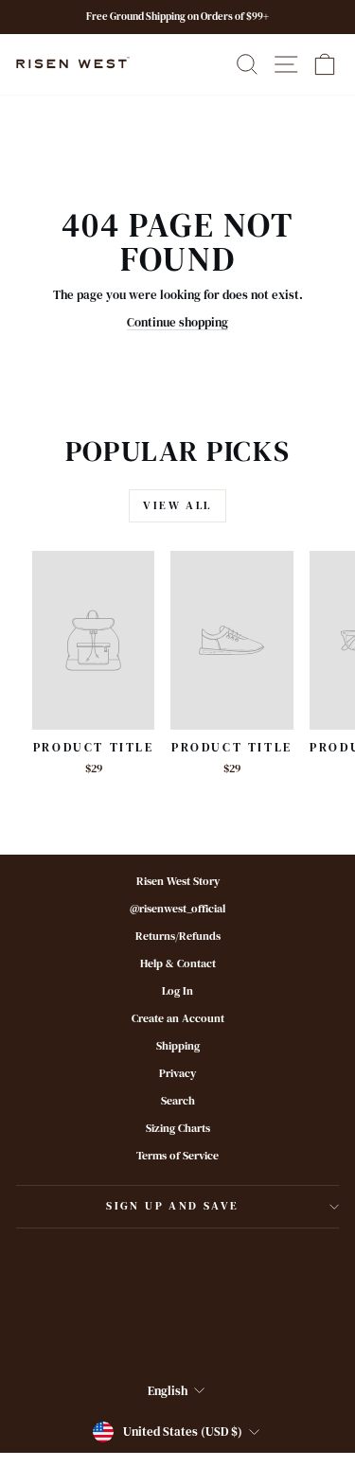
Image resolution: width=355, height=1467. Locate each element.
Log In (177, 991)
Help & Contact (178, 963)
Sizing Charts (178, 1128)
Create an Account (178, 1018)
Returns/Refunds (178, 936)
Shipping (178, 1045)
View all (177, 505)
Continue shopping (177, 322)
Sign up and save (172, 1205)
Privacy (177, 1073)
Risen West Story (178, 881)
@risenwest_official (177, 908)
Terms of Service (177, 1155)
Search (178, 1100)
